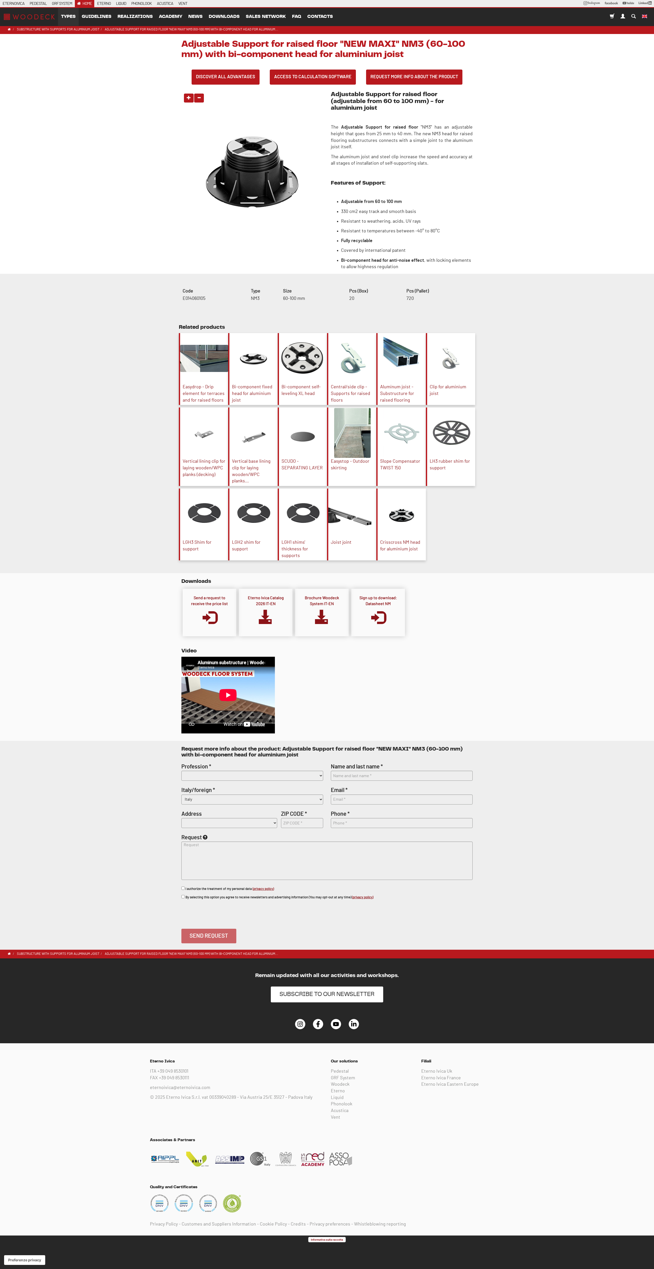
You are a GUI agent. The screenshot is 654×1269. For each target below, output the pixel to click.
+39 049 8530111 (174, 1078)
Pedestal (340, 1071)
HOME (87, 4)
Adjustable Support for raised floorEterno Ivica (29, 17)
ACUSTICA (165, 4)
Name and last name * (357, 766)
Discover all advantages (225, 77)
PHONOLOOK (141, 4)
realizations (135, 16)
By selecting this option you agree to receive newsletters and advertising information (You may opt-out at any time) (279, 897)
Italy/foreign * (198, 790)
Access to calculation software (313, 77)
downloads (224, 16)
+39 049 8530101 (172, 1071)
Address (191, 814)
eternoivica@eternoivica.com (180, 1087)
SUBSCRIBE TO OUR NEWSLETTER (327, 994)
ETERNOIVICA (14, 4)
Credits (298, 1224)
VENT (182, 4)
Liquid (337, 1097)
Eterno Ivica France (441, 1078)
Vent (335, 1117)
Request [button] (191, 837)
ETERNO (104, 4)
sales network (266, 16)
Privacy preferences (330, 1224)
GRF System (343, 1078)
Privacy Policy (164, 1224)
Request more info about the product (414, 77)
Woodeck (340, 1084)
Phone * (340, 814)
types (68, 16)
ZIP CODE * (294, 814)
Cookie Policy (273, 1224)
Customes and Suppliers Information (219, 1224)
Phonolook (341, 1104)
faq (296, 16)
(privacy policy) (263, 889)
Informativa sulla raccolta (327, 1239)
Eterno (338, 1091)
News (195, 16)
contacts (320, 16)
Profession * (196, 766)
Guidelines (96, 16)
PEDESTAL (38, 4)
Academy (170, 16)
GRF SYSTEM (62, 4)
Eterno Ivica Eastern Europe (450, 1084)
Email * (339, 790)
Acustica (339, 1110)
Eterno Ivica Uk (436, 1071)
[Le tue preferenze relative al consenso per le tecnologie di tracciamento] (24, 1260)
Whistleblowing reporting (380, 1224)
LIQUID (121, 4)
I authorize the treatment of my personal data (229, 889)
